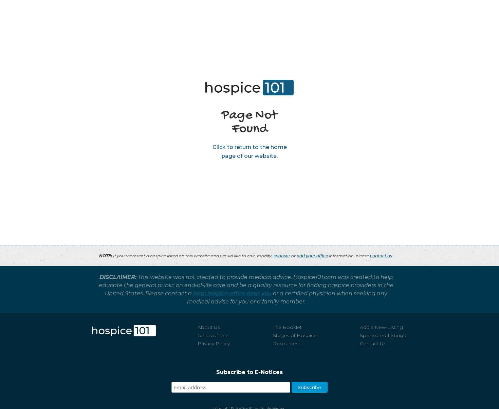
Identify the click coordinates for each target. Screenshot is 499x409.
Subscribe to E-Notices (249, 372)
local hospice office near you (232, 293)
